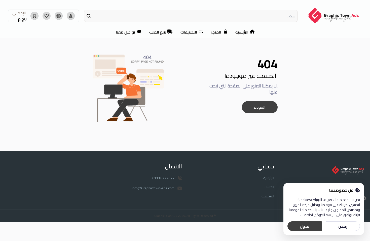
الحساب (269, 187)
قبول (304, 226)
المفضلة (268, 196)
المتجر (216, 32)
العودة (260, 107)
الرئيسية (241, 32)
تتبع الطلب (157, 32)
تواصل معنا (125, 32)
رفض (342, 226)
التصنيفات (188, 32)
